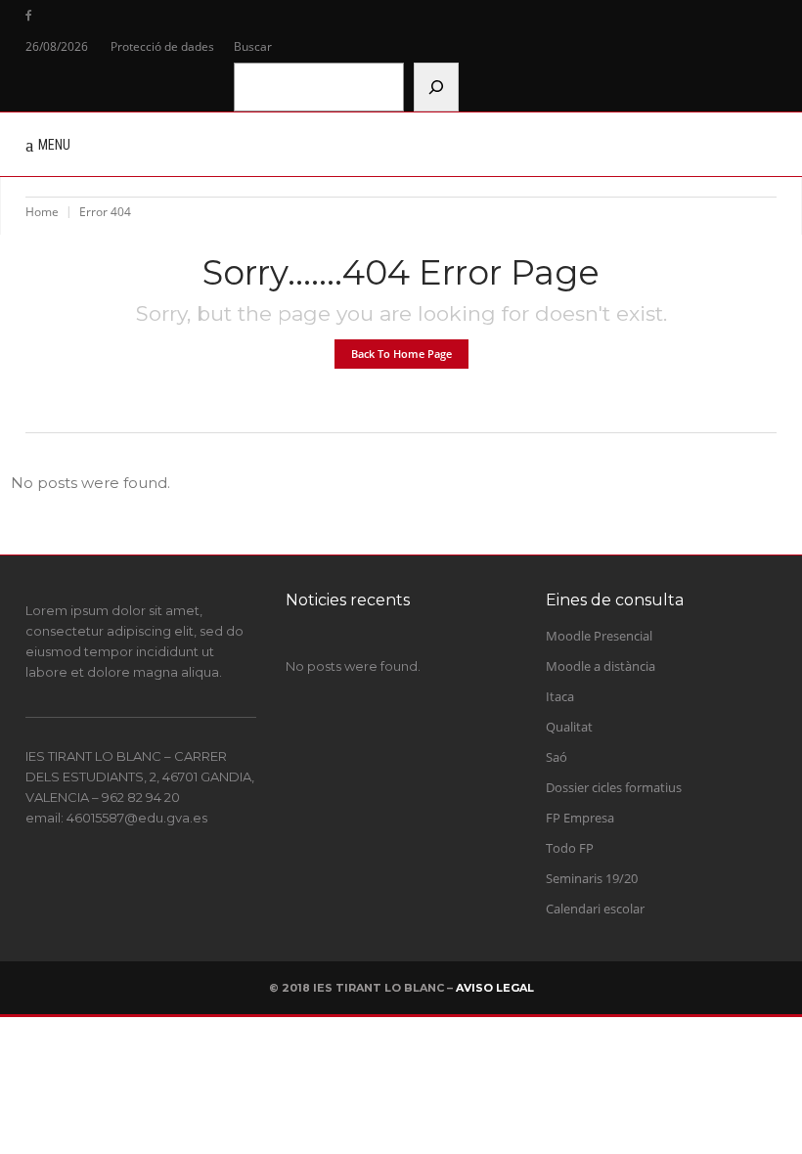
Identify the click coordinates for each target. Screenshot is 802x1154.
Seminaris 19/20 (592, 878)
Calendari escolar (595, 908)
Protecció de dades (162, 46)
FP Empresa (580, 817)
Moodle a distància (600, 666)
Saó (556, 757)
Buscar (253, 46)
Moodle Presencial (599, 635)
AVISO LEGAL (495, 988)
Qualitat (569, 726)
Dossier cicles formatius (614, 787)
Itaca (560, 696)
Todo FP (570, 848)
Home (42, 211)
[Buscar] (436, 87)
